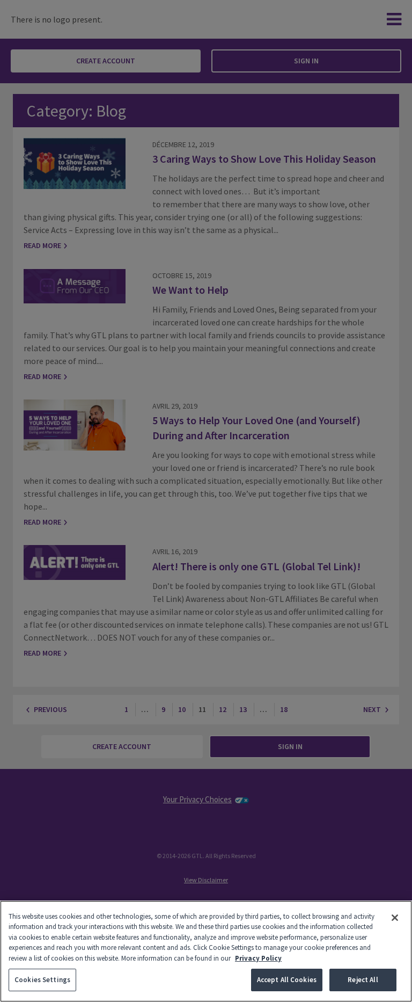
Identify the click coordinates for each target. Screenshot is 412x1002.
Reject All (363, 979)
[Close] (395, 918)
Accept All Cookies (287, 979)
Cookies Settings (42, 979)
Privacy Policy (258, 958)
